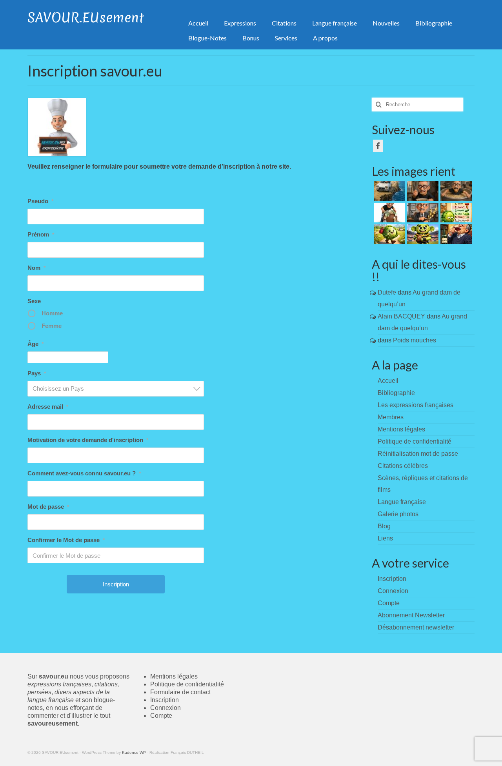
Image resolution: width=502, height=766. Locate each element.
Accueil (388, 380)
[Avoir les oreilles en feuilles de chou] (421, 234)
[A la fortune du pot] (388, 212)
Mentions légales (401, 429)
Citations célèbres (403, 465)
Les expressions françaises (415, 405)
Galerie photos (398, 514)
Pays (36, 373)
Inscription (164, 700)
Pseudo (40, 201)
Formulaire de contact (180, 692)
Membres (391, 417)
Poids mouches (414, 340)
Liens (385, 538)
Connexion (165, 707)
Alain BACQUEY (401, 316)
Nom (36, 267)
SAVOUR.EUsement (85, 18)
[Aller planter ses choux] (388, 234)
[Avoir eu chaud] (388, 191)
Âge (35, 343)
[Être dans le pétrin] (455, 191)
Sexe (34, 301)
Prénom (40, 234)
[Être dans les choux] (455, 212)
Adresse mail (47, 406)
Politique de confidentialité (414, 441)
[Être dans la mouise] (421, 191)
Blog (384, 526)
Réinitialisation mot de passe (418, 453)
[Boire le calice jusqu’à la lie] (455, 234)
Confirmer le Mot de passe (66, 540)
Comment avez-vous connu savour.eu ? (84, 473)
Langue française (402, 502)
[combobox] (115, 389)
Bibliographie (396, 392)
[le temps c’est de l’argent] (421, 212)
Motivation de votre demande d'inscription (87, 440)
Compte (161, 715)
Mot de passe (48, 506)
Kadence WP (134, 752)
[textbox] (118, 388)
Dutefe (387, 292)
